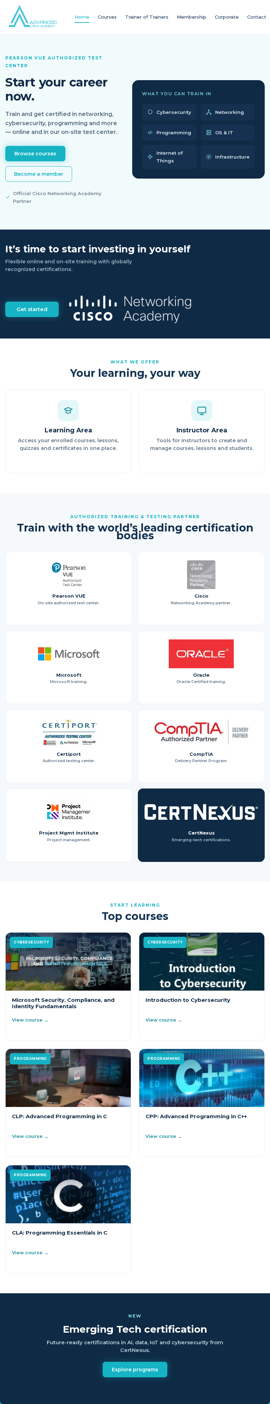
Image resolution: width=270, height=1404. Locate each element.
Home (82, 17)
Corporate (227, 17)
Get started (32, 309)
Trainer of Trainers (146, 17)
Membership (191, 17)
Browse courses (35, 153)
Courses (107, 17)
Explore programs (135, 1369)
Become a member (38, 174)
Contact (256, 17)
